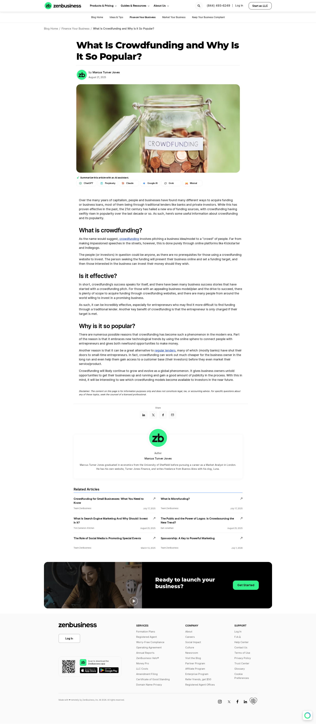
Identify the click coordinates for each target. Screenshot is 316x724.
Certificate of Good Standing (153, 679)
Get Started (245, 585)
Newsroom (191, 653)
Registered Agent (146, 637)
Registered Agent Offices (200, 685)
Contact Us (240, 647)
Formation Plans (145, 631)
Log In (69, 638)
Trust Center (241, 663)
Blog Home (97, 17)
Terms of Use (242, 653)
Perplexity (110, 183)
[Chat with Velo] (307, 715)
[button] (134, 601)
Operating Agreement (149, 647)
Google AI (152, 183)
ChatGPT (88, 183)
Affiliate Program (195, 669)
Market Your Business (173, 17)
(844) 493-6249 (218, 5)
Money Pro (142, 663)
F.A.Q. (237, 637)
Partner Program (195, 663)
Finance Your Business (75, 28)
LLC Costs (142, 669)
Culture (189, 647)
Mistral (193, 183)
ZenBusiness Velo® (147, 658)
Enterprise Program (196, 674)
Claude (130, 183)
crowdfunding (129, 239)
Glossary (239, 669)
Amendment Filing (147, 674)
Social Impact (193, 642)
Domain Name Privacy (149, 685)
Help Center (241, 642)
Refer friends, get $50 (198, 679)
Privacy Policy (242, 658)
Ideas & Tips (116, 17)
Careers (190, 637)
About (188, 631)
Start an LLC (260, 5)
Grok (171, 183)
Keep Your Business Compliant (208, 17)
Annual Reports (145, 653)
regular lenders (165, 350)
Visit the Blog (193, 658)
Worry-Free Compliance (150, 642)
